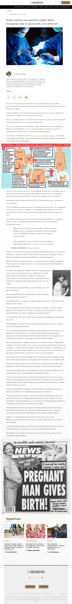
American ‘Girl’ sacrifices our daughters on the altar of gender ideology (35, 545)
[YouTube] (42, 577)
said (18, 373)
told (25, 310)
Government (34, 7)
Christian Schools (65, 7)
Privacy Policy (63, 593)
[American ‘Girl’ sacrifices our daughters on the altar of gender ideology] (35, 531)
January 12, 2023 (33, 248)
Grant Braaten (11, 552)
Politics (51, 7)
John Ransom (54, 552)
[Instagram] (38, 577)
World (57, 7)
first (10, 119)
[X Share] (8, 98)
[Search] (59, 3)
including (14, 419)
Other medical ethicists (35, 345)
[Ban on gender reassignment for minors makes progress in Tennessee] (57, 531)
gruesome (47, 417)
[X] (34, 577)
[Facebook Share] (14, 98)
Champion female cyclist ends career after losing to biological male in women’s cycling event (13, 546)
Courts (41, 7)
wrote (27, 333)
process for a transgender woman (43, 136)
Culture (27, 7)
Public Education (19, 7)
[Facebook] (29, 577)
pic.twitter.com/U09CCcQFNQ (42, 244)
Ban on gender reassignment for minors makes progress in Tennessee (56, 546)
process (12, 126)
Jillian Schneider (20, 74)
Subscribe (65, 2)
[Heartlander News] (36, 3)
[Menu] (15, 2)
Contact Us (30, 586)
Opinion (46, 7)
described (31, 287)
